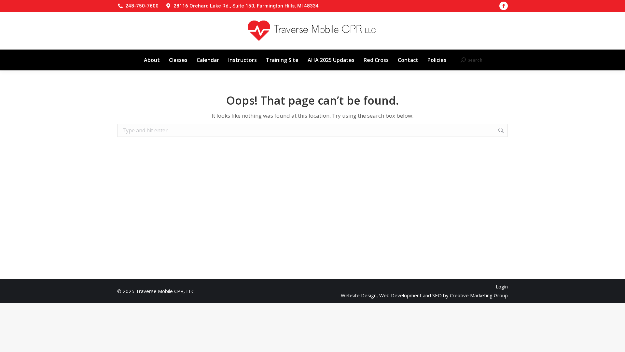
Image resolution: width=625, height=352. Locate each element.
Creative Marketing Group (479, 295)
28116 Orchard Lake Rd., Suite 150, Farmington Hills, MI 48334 (246, 6)
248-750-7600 (142, 6)
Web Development (400, 295)
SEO (437, 295)
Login (502, 286)
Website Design (359, 295)
